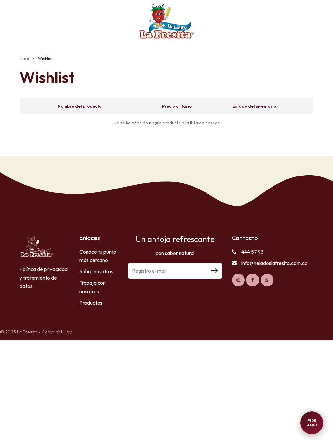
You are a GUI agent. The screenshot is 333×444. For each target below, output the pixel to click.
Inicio (24, 58)
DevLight (82, 332)
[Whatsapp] (267, 280)
